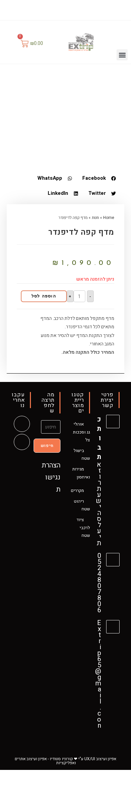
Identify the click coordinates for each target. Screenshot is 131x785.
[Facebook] (71, 9)
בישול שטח (82, 454)
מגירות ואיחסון (81, 473)
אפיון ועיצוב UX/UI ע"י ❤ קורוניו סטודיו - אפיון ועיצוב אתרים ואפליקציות (65, 761)
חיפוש (47, 446)
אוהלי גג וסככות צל (81, 432)
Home (108, 218)
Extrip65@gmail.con (98, 674)
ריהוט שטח (82, 505)
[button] (122, 54)
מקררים (77, 490)
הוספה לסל (44, 296)
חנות (95, 218)
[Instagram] (61, 9)
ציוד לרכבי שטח (83, 527)
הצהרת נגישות (51, 477)
